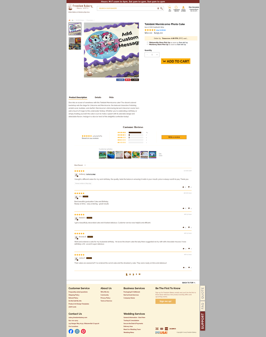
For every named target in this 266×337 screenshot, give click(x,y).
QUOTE (202, 293)
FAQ (202, 306)
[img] (79, 171)
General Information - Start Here (134, 317)
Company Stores (129, 298)
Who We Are (105, 292)
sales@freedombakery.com (78, 317)
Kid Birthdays (80, 20)
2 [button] (130, 274)
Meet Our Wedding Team (132, 329)
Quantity (148, 50)
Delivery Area (128, 326)
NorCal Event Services (131, 295)
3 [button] (133, 274)
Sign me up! (166, 301)
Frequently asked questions (78, 292)
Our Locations (73, 326)
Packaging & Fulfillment (132, 292)
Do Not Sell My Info (75, 301)
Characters (89, 20)
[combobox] (130, 8)
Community (105, 295)
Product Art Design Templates (79, 304)
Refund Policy (73, 298)
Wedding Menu (129, 332)
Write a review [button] (174, 137)
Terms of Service (106, 301)
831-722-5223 (73, 320)
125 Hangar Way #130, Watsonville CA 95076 (84, 323)
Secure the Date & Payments (133, 323)
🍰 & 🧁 (71, 20)
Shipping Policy (74, 295)
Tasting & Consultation (131, 320)
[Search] (161, 8)
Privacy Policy (105, 298)
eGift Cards (72, 307)
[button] (158, 8)
